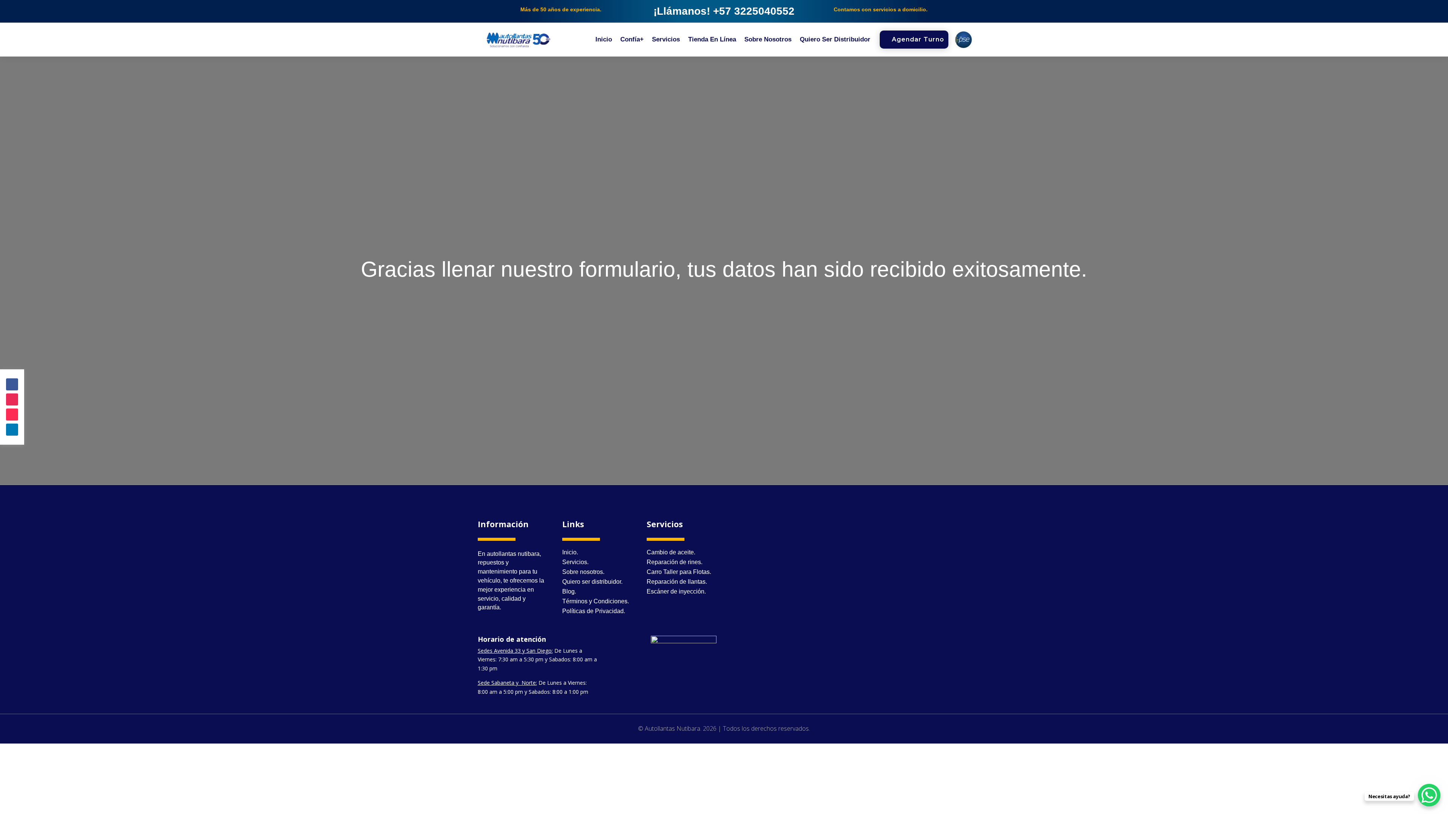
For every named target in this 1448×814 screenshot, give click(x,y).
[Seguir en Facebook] (12, 384)
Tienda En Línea (712, 40)
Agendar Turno (918, 39)
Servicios (666, 40)
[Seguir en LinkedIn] (12, 430)
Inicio (603, 40)
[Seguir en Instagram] (12, 399)
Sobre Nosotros (767, 40)
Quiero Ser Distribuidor (835, 40)
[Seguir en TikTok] (12, 415)
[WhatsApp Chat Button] (1429, 795)
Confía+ (632, 40)
